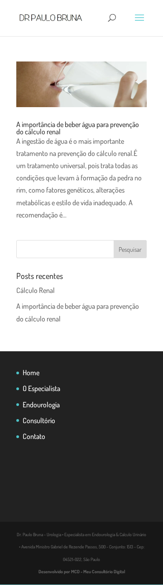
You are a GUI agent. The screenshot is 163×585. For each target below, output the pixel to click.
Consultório (39, 420)
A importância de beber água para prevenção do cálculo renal (77, 128)
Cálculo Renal (35, 290)
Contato (34, 436)
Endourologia (41, 404)
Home (31, 372)
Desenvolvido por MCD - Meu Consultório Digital (81, 571)
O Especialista (41, 388)
